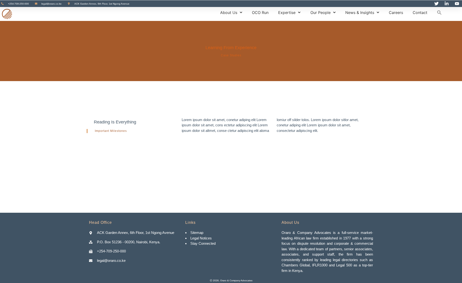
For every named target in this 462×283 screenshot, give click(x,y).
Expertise (286, 12)
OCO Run (260, 12)
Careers (396, 12)
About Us (228, 12)
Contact (420, 12)
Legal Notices (201, 238)
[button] (439, 12)
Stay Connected (203, 243)
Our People (320, 12)
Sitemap (197, 233)
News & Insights (359, 12)
